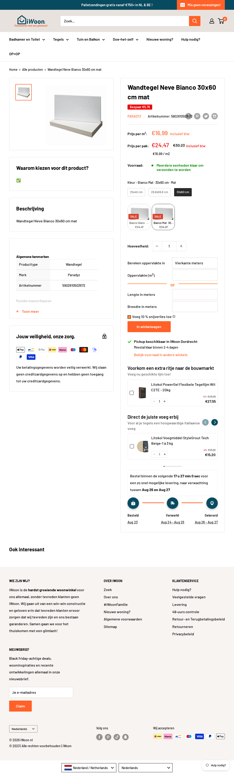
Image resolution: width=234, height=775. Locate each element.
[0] (221, 21)
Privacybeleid (183, 634)
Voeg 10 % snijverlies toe (154, 316)
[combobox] (88, 767)
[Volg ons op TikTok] (117, 737)
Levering (179, 604)
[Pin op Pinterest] (197, 115)
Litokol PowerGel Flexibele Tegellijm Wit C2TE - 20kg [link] (183, 387)
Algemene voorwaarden (123, 619)
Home (13, 69)
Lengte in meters (141, 294)
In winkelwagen (149, 326)
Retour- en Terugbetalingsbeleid (198, 619)
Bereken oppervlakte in (146, 263)
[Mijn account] (212, 21)
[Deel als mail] (214, 115)
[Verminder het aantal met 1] (157, 246)
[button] (154, 401)
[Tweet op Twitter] (206, 115)
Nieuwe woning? (159, 39)
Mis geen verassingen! (204, 5)
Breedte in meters (142, 306)
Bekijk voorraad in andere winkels (161, 354)
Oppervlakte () (141, 275)
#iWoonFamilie (116, 604)
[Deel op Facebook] (188, 115)
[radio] (136, 192)
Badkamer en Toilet (24, 39)
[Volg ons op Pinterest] (108, 737)
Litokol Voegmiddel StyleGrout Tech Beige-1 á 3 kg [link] (180, 440)
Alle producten (32, 69)
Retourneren (182, 626)
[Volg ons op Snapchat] (125, 737)
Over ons (111, 597)
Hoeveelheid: (138, 246)
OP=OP (14, 54)
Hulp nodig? (190, 39)
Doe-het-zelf (123, 39)
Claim (20, 706)
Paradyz (134, 116)
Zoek (108, 589)
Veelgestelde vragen (189, 597)
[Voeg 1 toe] (181, 246)
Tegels (58, 39)
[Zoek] (194, 21)
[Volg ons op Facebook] (99, 737)
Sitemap (110, 626)
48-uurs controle (185, 611)
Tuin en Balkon (88, 39)
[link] (142, 393)
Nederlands (19, 729)
